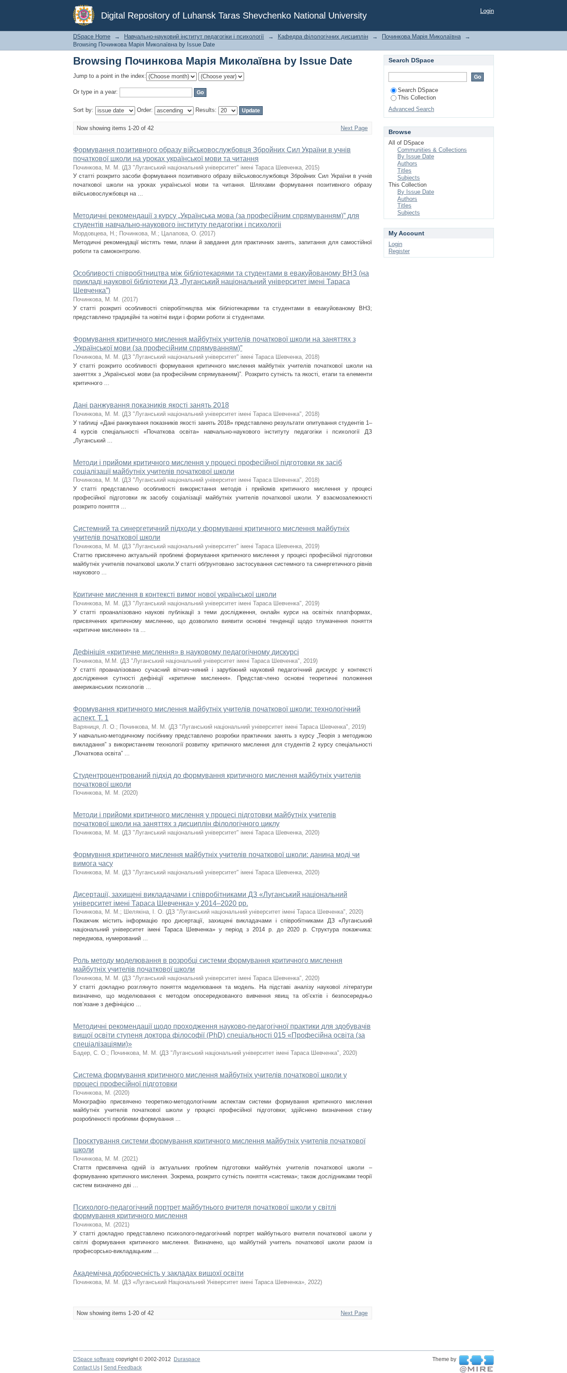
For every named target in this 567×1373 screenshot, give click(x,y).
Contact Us (86, 1368)
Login (487, 11)
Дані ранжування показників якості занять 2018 (151, 405)
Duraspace (187, 1359)
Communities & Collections (432, 149)
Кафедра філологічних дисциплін (323, 36)
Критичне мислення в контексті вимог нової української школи (174, 594)
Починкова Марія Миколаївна (421, 36)
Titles (404, 170)
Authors (407, 163)
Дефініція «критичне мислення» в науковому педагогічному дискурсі (186, 652)
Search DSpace (418, 90)
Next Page (354, 128)
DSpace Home (91, 36)
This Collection (417, 97)
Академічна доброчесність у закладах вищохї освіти (158, 1273)
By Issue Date (415, 156)
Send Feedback (123, 1368)
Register (399, 251)
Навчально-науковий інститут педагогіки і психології (194, 36)
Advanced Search (411, 109)
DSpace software (93, 1359)
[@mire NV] (476, 1364)
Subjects (408, 177)
